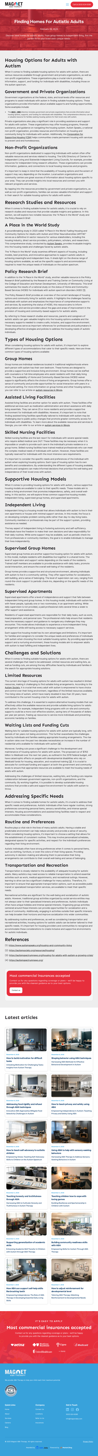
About (7, 1414)
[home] (14, 4)
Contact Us (39, 1409)
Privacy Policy (88, 1441)
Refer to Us (39, 1418)
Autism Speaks (54, 243)
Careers (8, 1423)
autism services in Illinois (57, 425)
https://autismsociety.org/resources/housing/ (31, 950)
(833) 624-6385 (72, 1414)
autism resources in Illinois (49, 390)
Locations (39, 1414)
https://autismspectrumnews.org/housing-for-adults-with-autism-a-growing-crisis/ (51, 955)
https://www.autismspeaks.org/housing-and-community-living (40, 945)
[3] (70, 761)
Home (7, 1409)
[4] (59, 743)
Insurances (39, 1423)
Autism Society (12, 687)
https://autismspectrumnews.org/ (26, 960)
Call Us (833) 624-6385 (82, 4)
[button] (67, 4)
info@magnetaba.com (74, 1419)
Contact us (16, 990)
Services (8, 1418)
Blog (6, 1427)
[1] (84, 290)
